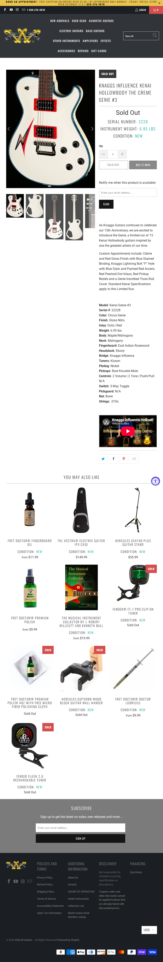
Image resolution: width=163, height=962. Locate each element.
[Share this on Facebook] (113, 459)
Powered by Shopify (68, 939)
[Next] (92, 129)
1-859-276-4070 (36, 9)
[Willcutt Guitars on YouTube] (11, 9)
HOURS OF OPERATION (81, 891)
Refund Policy (44, 884)
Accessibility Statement (50, 905)
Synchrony (136, 872)
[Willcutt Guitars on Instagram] (17, 9)
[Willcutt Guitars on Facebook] (4, 9)
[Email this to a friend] (134, 459)
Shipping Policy (45, 891)
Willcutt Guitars (23, 939)
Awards (72, 884)
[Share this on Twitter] (103, 459)
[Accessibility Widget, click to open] (155, 481)
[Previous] (9, 129)
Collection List (76, 905)
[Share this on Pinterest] (124, 459)
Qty (101, 146)
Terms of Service (46, 898)
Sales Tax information (49, 913)
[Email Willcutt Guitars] (23, 9)
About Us (73, 877)
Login (142, 9)
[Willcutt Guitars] (22, 36)
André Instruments (78, 898)
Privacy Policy (44, 877)
